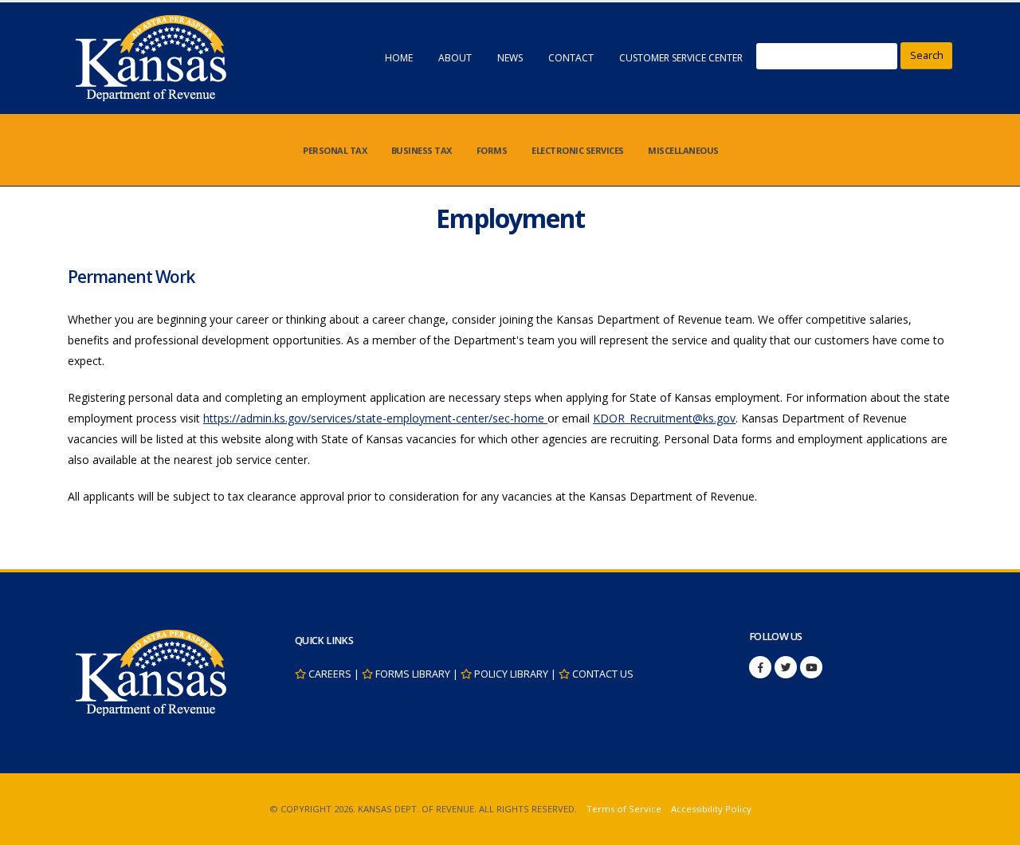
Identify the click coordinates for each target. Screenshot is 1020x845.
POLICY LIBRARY (511, 674)
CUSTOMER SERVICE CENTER (681, 58)
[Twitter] (786, 667)
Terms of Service (623, 809)
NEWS (510, 58)
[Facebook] (760, 667)
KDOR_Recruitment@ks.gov (664, 418)
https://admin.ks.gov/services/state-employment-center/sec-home (375, 418)
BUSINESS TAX (421, 150)
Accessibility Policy (711, 809)
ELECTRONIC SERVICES (578, 150)
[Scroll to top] (992, 827)
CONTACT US (603, 674)
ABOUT (455, 58)
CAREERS (329, 674)
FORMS (492, 150)
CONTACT (571, 58)
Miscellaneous (683, 150)
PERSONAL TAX (335, 150)
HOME (399, 58)
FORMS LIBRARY (412, 674)
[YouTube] (811, 667)
